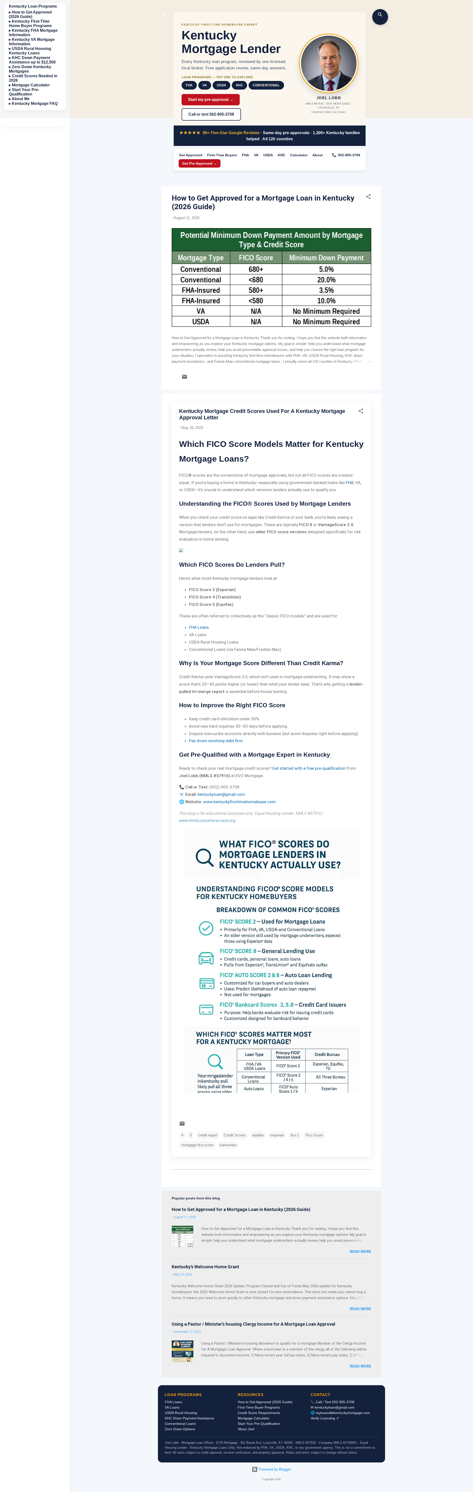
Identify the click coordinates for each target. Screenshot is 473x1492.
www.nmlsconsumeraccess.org (207, 820)
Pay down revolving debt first (216, 740)
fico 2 (294, 1135)
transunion (228, 1145)
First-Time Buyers (222, 155)
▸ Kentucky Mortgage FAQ (33, 103)
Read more (360, 1251)
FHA (189, 85)
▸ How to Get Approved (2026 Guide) (30, 14)
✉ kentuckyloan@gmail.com (333, 1407)
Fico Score (314, 1135)
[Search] (380, 16)
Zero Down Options (180, 1429)
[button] (368, 197)
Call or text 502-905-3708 (211, 114)
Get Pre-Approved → (199, 163)
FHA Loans (199, 627)
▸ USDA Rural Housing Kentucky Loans (30, 51)
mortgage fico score (197, 1145)
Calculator (298, 155)
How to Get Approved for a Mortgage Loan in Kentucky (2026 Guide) (241, 1209)
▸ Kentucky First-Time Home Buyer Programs (30, 23)
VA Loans (172, 1407)
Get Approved (190, 155)
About (317, 155)
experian (277, 1135)
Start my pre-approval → (210, 99)
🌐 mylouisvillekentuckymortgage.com (340, 1413)
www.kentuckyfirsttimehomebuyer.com (239, 801)
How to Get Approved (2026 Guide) (265, 1402)
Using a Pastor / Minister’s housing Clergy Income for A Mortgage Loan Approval (253, 1324)
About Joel (246, 1429)
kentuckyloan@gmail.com (221, 794)
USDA (221, 85)
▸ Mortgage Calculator (29, 85)
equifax (258, 1135)
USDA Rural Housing (181, 1413)
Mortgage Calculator (254, 1418)
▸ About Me (19, 99)
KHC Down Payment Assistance (189, 1418)
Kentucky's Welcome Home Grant (205, 1266)
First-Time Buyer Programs (259, 1407)
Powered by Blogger (274, 1469)
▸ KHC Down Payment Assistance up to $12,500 (32, 60)
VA (205, 85)
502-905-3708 (349, 155)
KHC (239, 85)
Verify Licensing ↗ (325, 1418)
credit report (207, 1135)
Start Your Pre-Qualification (259, 1424)
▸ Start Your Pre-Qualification (24, 92)
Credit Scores (235, 1135)
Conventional (266, 85)
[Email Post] (184, 378)
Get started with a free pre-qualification (308, 768)
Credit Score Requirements (259, 1413)
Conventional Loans (180, 1424)
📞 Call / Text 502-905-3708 (332, 1402)
